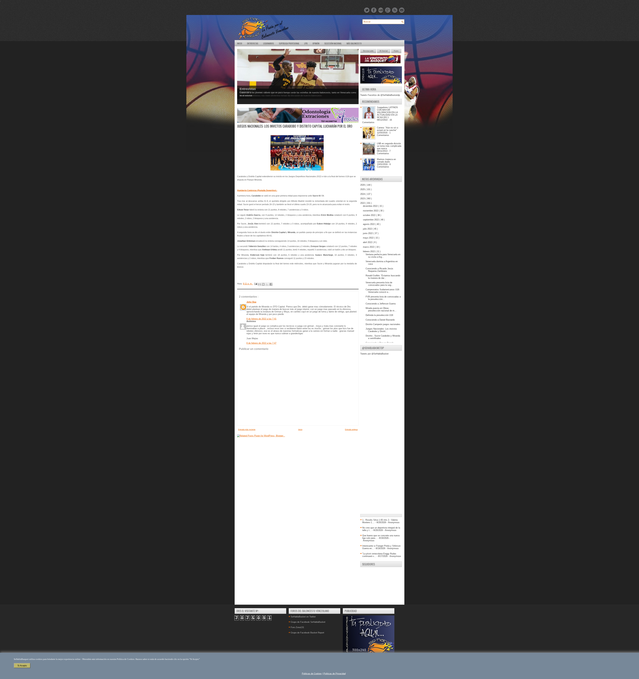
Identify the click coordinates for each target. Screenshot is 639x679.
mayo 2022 (368, 238)
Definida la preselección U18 (379, 315)
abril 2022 (368, 242)
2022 (363, 203)
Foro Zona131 (297, 627)
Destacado (368, 51)
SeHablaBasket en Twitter (303, 616)
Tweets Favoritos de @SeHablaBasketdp (380, 95)
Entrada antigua (351, 429)
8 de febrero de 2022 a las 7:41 (261, 319)
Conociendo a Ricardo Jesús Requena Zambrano (379, 269)
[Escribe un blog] (263, 284)
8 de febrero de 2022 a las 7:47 (261, 343)
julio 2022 (368, 229)
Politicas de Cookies (312, 673)
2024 (363, 194)
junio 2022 (368, 233)
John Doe (251, 302)
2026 (363, 185)
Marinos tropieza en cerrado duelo (386, 160)
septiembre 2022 (371, 219)
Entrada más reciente (246, 429)
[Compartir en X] (267, 284)
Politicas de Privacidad (334, 673)
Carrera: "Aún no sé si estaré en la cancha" (387, 128)
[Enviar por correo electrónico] (259, 284)
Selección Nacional (333, 43)
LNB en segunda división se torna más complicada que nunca (389, 146)
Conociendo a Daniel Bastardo (380, 320)
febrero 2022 (369, 251)
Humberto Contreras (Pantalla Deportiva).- (257, 190)
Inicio (239, 43)
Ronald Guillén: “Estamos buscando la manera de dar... (383, 276)
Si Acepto (22, 665)
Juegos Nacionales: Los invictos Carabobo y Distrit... (381, 330)
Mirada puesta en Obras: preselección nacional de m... (381, 309)
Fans (396, 51)
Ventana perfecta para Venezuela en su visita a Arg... (383, 255)
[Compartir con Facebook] (271, 284)
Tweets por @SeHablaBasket (374, 353)
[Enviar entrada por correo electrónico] (255, 283)
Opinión (316, 43)
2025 (363, 189)
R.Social (384, 51)
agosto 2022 (369, 224)
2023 (363, 198)
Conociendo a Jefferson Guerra (381, 303)
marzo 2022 (369, 247)
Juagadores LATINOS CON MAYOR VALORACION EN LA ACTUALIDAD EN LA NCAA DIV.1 (387, 112)
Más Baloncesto (354, 43)
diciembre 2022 (370, 206)
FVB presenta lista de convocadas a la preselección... (383, 297)
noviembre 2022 (371, 210)
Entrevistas (252, 43)
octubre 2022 (369, 215)
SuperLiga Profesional (289, 43)
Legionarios (268, 43)
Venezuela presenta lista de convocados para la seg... (379, 283)
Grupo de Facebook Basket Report (307, 632)
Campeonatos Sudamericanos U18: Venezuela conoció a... (383, 290)
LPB (306, 43)
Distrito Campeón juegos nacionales (383, 324)
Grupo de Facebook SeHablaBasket (308, 622)
